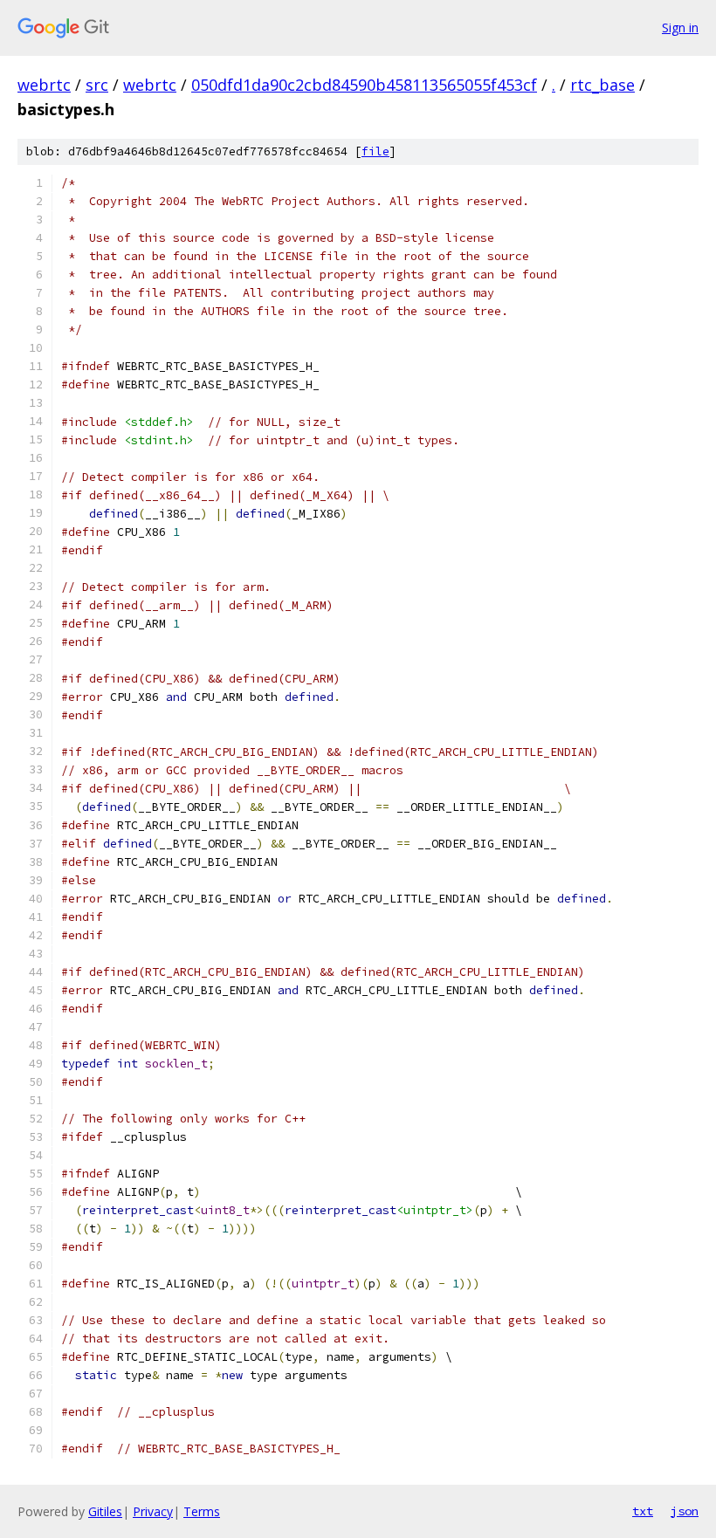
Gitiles (105, 1511)
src (97, 84)
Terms (201, 1511)
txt (642, 1511)
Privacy (153, 1511)
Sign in (680, 27)
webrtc (44, 84)
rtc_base (602, 84)
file (375, 151)
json (685, 1511)
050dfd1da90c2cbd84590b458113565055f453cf (364, 84)
